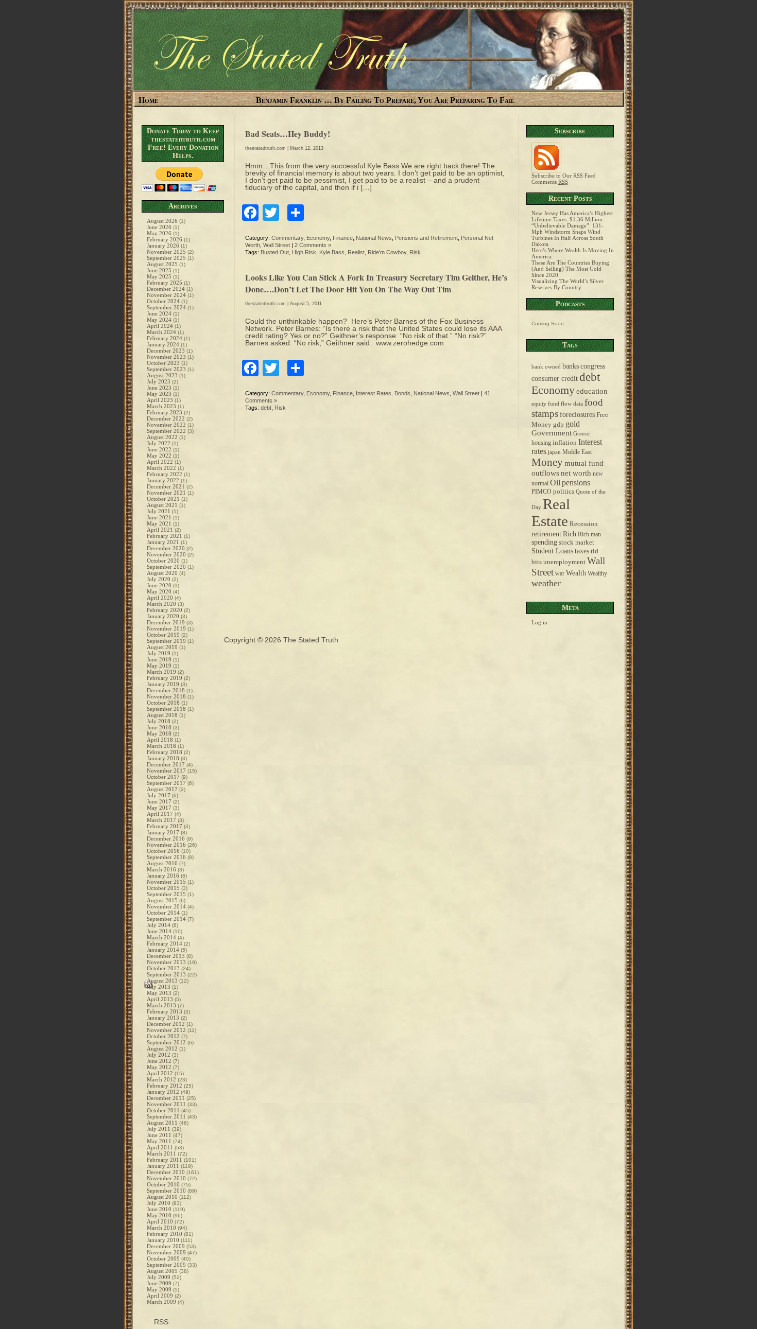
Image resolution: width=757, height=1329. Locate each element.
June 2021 (159, 517)
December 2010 (166, 1172)
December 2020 (166, 548)
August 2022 (162, 437)
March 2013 (161, 1005)
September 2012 (166, 1042)
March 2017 (161, 820)
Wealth (576, 573)
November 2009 (166, 1252)
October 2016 (163, 851)
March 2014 (161, 937)
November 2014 (166, 906)
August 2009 (162, 1271)
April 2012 (160, 1073)
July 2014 (158, 925)
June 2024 (159, 313)
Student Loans (552, 551)
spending (544, 542)
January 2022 (163, 480)
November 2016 (166, 845)
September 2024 (166, 307)
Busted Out (275, 252)
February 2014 (164, 943)
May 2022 (159, 455)
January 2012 (163, 1092)
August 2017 (162, 789)
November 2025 (166, 252)
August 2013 (162, 980)
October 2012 (163, 1036)
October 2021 (163, 499)
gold (572, 423)
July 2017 (158, 795)
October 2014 (163, 913)
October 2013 (163, 968)
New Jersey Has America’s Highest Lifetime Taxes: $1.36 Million (572, 216)
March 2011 (161, 1153)
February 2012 (164, 1085)
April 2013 (160, 999)
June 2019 (159, 659)
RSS (160, 1322)
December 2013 (166, 956)
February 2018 (164, 752)
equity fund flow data (557, 404)
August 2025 (162, 264)
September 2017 (166, 783)
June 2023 (159, 387)
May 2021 (159, 523)
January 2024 (163, 344)
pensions (576, 482)
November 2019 (166, 628)
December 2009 (166, 1246)
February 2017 (164, 826)
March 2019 (161, 672)
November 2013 (166, 962)
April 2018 (160, 740)
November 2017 (166, 770)
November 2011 (166, 1104)
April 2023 (160, 400)
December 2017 (166, 764)
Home (148, 100)
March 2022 (161, 468)
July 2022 (158, 443)
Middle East (577, 452)
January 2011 (163, 1166)
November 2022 (166, 425)
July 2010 (158, 1203)
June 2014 (159, 931)
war (559, 573)
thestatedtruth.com (265, 148)
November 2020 (166, 554)
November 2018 (166, 696)
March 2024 (161, 332)
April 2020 (160, 597)
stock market (576, 542)
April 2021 (160, 530)
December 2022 (166, 418)
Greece (581, 433)
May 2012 (159, 1067)
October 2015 (163, 888)
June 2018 (159, 727)
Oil (555, 482)
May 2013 (159, 993)
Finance (343, 238)
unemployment (564, 562)
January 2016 (163, 875)
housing (541, 443)
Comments (549, 182)
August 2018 (162, 715)
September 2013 (166, 974)
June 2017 (159, 801)
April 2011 (160, 1147)
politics (563, 491)
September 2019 (166, 641)
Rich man (589, 534)
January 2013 (163, 1018)
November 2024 (166, 295)
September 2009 (166, 1265)
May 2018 (159, 733)
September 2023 (166, 369)
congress (592, 366)
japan (554, 452)
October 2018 (163, 703)
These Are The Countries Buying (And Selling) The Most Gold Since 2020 (570, 268)
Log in (539, 622)
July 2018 (158, 721)
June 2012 (159, 1061)
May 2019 (159, 665)
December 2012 (166, 1024)
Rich (569, 534)
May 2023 (159, 394)
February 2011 (164, 1160)
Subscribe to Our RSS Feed (563, 175)
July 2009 (158, 1277)
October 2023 (163, 363)
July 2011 (158, 1129)
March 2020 (161, 604)
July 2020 (158, 579)
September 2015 (166, 894)
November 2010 (166, 1178)
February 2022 (164, 474)
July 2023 (158, 381)
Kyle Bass (332, 252)
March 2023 (161, 406)
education (592, 391)
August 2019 (162, 647)
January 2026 (163, 245)
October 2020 (163, 560)
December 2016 (166, 838)
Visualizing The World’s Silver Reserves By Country (567, 284)
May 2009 (159, 1289)
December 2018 (166, 690)
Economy (318, 238)
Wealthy (597, 573)
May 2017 (159, 808)
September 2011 (166, 1116)
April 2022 (160, 462)
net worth (576, 473)
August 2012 (162, 1048)
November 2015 (166, 882)
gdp (558, 424)
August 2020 (162, 573)
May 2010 (159, 1215)
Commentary (287, 238)
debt (266, 408)
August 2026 (162, 221)
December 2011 (166, 1098)
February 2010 (164, 1234)
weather (546, 583)
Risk (415, 252)
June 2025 (159, 270)
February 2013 (164, 1011)
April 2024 (160, 326)
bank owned (546, 367)
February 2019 (164, 678)
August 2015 (162, 900)
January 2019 (163, 684)
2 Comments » (313, 245)
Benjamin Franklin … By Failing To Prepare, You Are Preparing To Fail (385, 100)
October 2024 (163, 301)
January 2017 (163, 832)
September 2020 (166, 567)
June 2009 (159, 1283)
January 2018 (163, 758)
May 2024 (159, 320)
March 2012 (161, 1079)
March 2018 (161, 746)
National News (374, 238)
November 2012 (166, 1030)
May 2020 (159, 591)
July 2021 (158, 511)
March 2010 (161, 1228)
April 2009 (160, 1295)
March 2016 (161, 869)
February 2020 (164, 610)
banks (570, 366)
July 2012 (158, 1055)
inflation (565, 442)
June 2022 (159, 449)
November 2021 (166, 492)
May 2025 (159, 276)
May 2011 (159, 1141)
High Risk (304, 252)
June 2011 (159, 1135)
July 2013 (158, 987)
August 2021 (162, 505)
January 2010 (163, 1240)
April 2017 (160, 814)
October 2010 (163, 1184)
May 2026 (159, 233)
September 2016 (166, 857)
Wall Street (276, 245)
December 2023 (166, 350)
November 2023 (166, 357)
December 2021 (166, 486)
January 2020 (163, 616)
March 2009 (161, 1302)
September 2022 (166, 431)
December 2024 (166, 289)
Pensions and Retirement (426, 238)
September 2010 (166, 1190)
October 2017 (163, 777)
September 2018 (166, 709)
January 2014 (163, 950)
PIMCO (541, 491)
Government (551, 433)
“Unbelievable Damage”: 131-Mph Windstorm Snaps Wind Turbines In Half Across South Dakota (567, 234)
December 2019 (166, 622)
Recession (584, 524)
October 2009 (163, 1258)
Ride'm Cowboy (387, 252)
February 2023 (164, 412)
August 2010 (162, 1197)
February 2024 (164, 338)
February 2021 (164, 536)
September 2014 (166, 919)
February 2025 (164, 282)
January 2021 (163, 542)
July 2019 (158, 653)
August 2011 (162, 1123)
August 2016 (162, 863)
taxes (582, 551)
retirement (546, 534)
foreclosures (577, 414)
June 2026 (159, 227)
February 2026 (164, 239)
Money (547, 462)
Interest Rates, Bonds (383, 393)
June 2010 (159, 1209)
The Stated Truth (158, 9)
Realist (356, 252)
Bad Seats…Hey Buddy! (287, 133)
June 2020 (159, 585)
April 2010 (160, 1221)
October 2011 (163, 1110)
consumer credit (554, 378)
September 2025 (166, 258)
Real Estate (550, 512)
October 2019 (163, 635)
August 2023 (162, 375)
